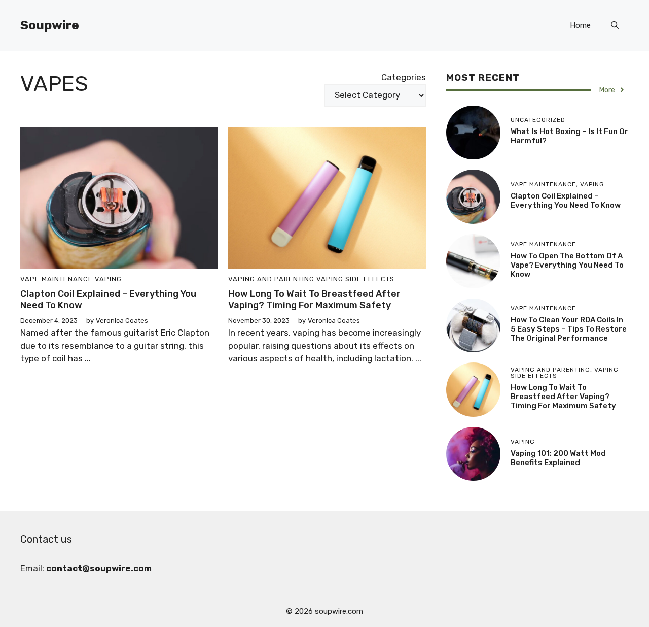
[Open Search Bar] (615, 25)
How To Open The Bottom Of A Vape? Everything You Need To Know (567, 265)
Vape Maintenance (56, 279)
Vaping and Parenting (271, 279)
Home (580, 25)
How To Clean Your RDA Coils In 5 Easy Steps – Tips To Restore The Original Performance (569, 329)
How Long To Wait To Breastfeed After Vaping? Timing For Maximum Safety (314, 299)
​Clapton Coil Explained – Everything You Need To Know (108, 299)
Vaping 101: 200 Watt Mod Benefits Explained (558, 458)
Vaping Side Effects (355, 279)
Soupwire (49, 25)
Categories (403, 77)
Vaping (108, 279)
